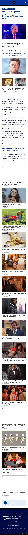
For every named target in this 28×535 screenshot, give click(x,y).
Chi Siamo (5, 513)
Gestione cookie (24, 533)
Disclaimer (22, 513)
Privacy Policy (13, 513)
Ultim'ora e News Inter (8, 8)
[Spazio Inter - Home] (14, 2)
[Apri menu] (25, 2)
